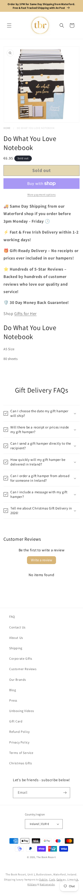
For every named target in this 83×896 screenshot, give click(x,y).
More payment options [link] (41, 194)
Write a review (41, 560)
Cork (52, 879)
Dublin (43, 879)
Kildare (32, 884)
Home (7, 128)
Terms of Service (21, 753)
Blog (12, 690)
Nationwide (47, 884)
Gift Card (15, 721)
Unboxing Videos (21, 711)
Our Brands (17, 679)
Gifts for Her (25, 313)
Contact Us (17, 627)
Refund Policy (19, 732)
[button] (9, 25)
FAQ (12, 617)
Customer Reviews (23, 669)
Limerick (72, 879)
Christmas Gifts (20, 763)
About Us (16, 638)
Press (13, 700)
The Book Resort (46, 857)
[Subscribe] (65, 792)
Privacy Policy (19, 742)
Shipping (15, 648)
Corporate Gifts (20, 658)
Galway (61, 879)
